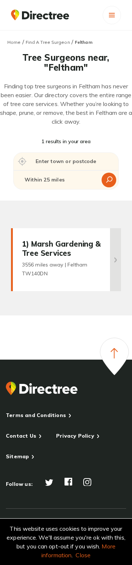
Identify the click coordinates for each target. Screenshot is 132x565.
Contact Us (21, 435)
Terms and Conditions (36, 415)
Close (83, 555)
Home (14, 42)
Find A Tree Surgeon (48, 42)
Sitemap (17, 456)
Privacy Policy (75, 435)
